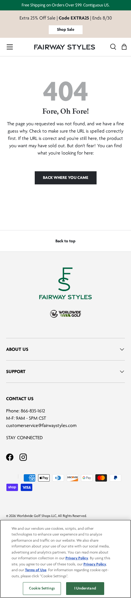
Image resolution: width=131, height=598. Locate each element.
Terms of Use (35, 570)
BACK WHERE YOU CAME (65, 177)
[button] (124, 47)
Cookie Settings (42, 588)
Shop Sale (65, 29)
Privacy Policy (77, 558)
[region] (65, 559)
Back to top (65, 241)
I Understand (85, 588)
